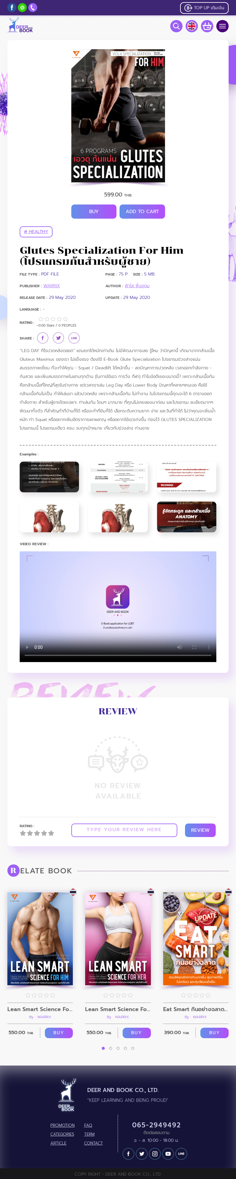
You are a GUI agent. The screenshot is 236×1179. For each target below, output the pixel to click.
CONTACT (93, 1143)
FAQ (88, 1125)
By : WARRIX (40, 1017)
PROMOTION (62, 1125)
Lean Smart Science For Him (40, 1009)
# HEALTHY (36, 231)
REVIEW (200, 830)
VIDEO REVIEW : (34, 544)
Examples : (29, 454)
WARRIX (51, 286)
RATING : (27, 826)
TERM (89, 1134)
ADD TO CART (142, 211)
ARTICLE (58, 1143)
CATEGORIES (62, 1134)
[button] (103, 1048)
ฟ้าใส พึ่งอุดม (137, 286)
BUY (94, 211)
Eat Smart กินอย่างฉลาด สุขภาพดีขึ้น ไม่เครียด (196, 1009)
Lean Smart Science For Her (118, 1009)
